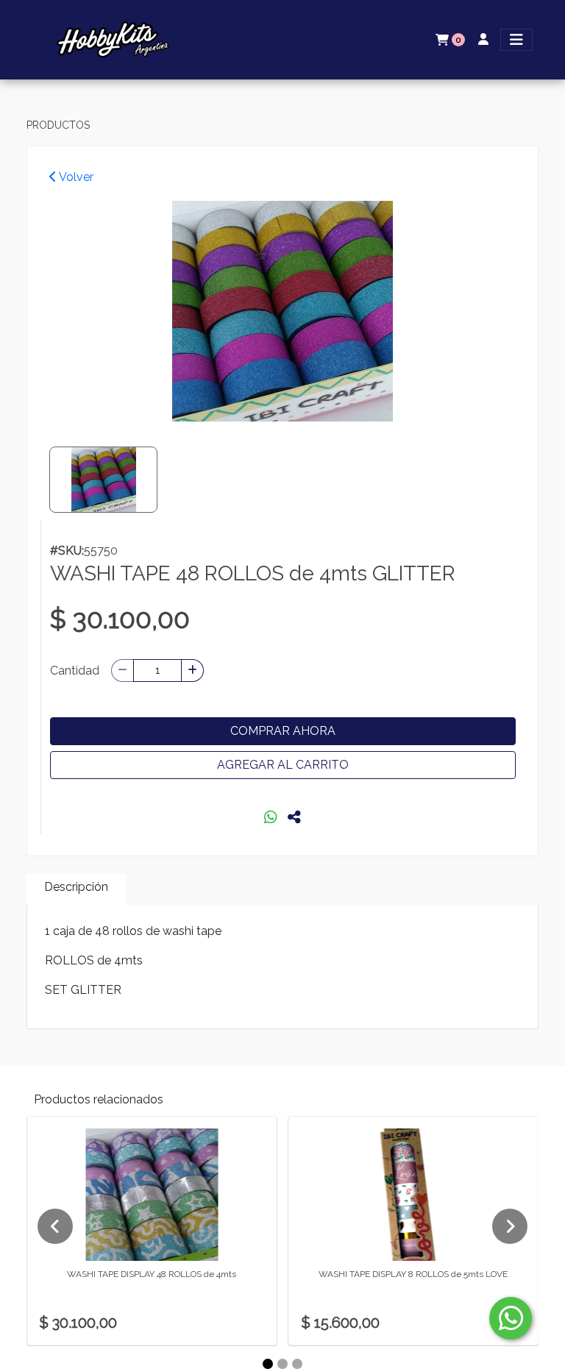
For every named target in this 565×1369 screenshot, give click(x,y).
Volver (75, 177)
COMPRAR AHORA (282, 731)
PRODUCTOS (58, 125)
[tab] (76, 890)
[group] (282, 311)
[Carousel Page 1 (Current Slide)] (268, 1364)
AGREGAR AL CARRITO (283, 765)
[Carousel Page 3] (297, 1364)
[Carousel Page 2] (282, 1364)
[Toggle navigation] (516, 40)
